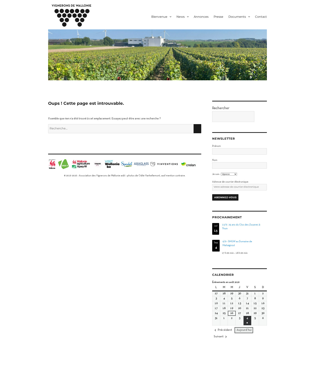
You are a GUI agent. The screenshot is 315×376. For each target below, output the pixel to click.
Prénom (216, 146)
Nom (214, 160)
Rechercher (220, 108)
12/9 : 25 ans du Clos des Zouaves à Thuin (241, 227)
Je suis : (216, 174)
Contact (261, 16)
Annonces (201, 16)
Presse (218, 16)
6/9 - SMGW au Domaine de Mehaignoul (237, 244)
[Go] (261, 116)
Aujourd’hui (244, 330)
